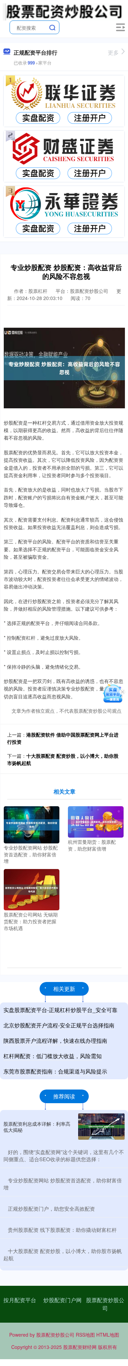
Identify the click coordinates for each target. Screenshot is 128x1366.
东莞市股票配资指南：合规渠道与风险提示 (55, 1071)
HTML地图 (107, 1334)
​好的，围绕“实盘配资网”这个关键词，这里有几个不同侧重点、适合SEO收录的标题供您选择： (63, 1155)
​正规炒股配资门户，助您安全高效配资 (51, 1208)
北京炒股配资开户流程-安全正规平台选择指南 (58, 1025)
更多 (113, 52)
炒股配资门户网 (62, 1300)
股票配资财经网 (80, 1346)
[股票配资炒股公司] (63, 11)
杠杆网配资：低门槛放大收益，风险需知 (52, 1056)
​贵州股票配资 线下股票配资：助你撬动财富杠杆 (62, 1229)
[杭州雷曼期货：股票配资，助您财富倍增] (96, 821)
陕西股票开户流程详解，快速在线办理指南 (55, 1040)
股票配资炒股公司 (105, 1304)
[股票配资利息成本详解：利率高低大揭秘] (101, 1126)
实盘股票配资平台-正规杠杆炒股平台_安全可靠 (60, 1010)
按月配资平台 (19, 1300)
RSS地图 (85, 1334)
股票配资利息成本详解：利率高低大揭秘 (36, 1126)
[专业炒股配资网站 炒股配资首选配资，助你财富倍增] (31, 824)
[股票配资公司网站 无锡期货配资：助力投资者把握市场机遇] (31, 888)
